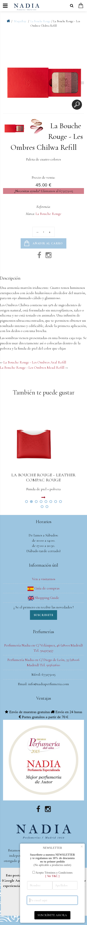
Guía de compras (46, 588)
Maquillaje (20, 21)
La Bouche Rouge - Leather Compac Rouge (43, 477)
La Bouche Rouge (40, 21)
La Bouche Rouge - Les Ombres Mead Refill (32, 367)
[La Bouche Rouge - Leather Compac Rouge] (43, 437)
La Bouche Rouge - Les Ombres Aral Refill (34, 362)
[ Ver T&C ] (52, 876)
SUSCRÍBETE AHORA (52, 915)
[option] (43, 72)
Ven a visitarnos (43, 579)
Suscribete (43, 615)
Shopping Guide (46, 597)
